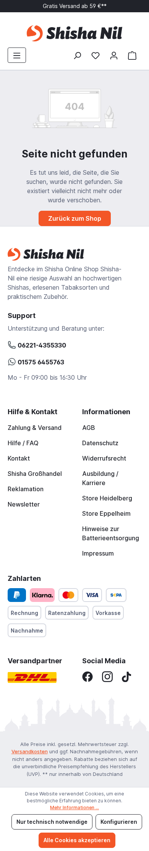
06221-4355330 (41, 345)
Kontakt (19, 458)
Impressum (98, 553)
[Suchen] (77, 55)
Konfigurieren (118, 821)
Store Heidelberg (107, 498)
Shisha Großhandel (35, 473)
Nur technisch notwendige (51, 821)
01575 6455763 (40, 362)
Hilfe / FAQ (23, 443)
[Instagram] (107, 676)
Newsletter (24, 504)
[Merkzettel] (95, 55)
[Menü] (17, 55)
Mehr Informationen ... (74, 807)
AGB (88, 427)
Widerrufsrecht (104, 458)
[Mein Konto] (114, 55)
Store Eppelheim (106, 513)
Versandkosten (29, 751)
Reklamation (26, 489)
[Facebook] (87, 676)
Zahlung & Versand (35, 427)
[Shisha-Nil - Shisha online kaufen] (74, 33)
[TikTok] (126, 676)
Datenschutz (100, 443)
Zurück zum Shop (74, 218)
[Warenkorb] (132, 55)
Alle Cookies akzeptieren (77, 840)
